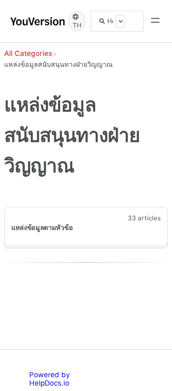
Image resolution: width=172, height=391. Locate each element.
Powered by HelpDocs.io (49, 379)
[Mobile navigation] (155, 21)
